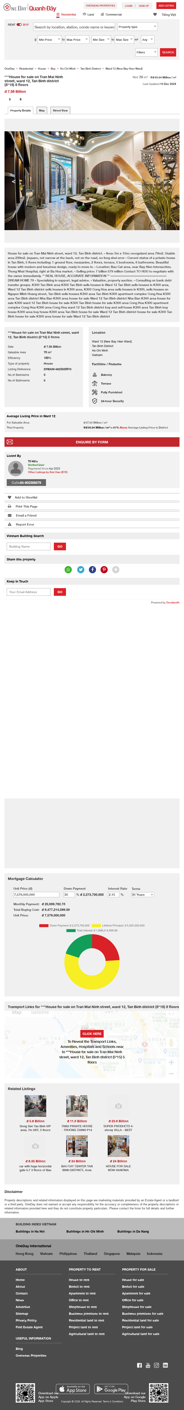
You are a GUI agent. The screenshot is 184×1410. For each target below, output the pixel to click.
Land (91, 14)
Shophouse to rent (83, 1307)
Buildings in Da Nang (133, 1231)
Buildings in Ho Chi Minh (85, 1231)
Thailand (90, 1253)
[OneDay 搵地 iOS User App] (73, 1389)
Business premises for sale (142, 1313)
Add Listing (166, 5)
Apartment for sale (136, 1293)
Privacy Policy (26, 1320)
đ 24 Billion (76, 1161)
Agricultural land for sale (140, 1334)
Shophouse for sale (136, 1307)
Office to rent (79, 1300)
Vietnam (46, 1253)
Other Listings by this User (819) (47, 472)
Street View (60, 110)
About (20, 1286)
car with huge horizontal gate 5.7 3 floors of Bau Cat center (35, 1170)
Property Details (20, 110)
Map (42, 110)
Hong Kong (24, 1253)
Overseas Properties (100, 5)
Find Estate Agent (29, 1327)
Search (168, 52)
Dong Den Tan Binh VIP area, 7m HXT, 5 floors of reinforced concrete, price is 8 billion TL (35, 1131)
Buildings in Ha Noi (30, 1231)
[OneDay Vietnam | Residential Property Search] (29, 7)
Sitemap (22, 1313)
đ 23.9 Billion (118, 1121)
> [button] (170, 181)
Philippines (68, 1253)
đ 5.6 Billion (35, 1121)
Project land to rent (83, 1327)
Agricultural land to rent (87, 1334)
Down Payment (75, 888)
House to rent (79, 1280)
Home (20, 1280)
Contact (22, 1293)
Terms (136, 889)
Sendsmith (173, 602)
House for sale (133, 1280)
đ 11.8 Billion (77, 1121)
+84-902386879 (29, 483)
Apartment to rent (82, 1293)
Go (59, 546)
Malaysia (133, 1253)
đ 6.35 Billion (35, 1161)
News (20, 1300)
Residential (68, 14)
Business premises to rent (89, 1313)
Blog (19, 1349)
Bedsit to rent (79, 1286)
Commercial (114, 14)
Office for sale (132, 1300)
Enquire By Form (92, 442)
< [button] (14, 181)
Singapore (112, 1253)
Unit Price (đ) (22, 888)
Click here (92, 1034)
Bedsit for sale (133, 1286)
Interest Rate (117, 888)
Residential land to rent (86, 1320)
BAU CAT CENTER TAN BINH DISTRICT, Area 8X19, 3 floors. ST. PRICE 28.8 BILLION (77, 1171)
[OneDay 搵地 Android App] (111, 1389)
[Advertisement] (92, 640)
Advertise (23, 1307)
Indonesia (154, 1253)
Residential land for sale (140, 1320)
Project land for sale (137, 1327)
